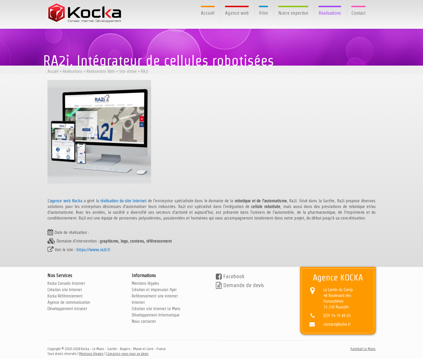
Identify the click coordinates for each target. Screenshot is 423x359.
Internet (138, 302)
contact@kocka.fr (336, 324)
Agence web (237, 13)
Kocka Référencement (65, 296)
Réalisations (330, 13)
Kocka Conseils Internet (66, 283)
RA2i (144, 71)
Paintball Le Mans (363, 349)
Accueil (208, 13)
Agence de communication (68, 302)
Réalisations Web (101, 71)
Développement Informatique (156, 315)
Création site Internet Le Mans (156, 308)
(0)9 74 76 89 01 (337, 315)
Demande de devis (243, 285)
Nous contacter (144, 321)
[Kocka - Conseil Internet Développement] (85, 13)
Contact (358, 13)
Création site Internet (64, 289)
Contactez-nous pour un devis (127, 354)
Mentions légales (145, 283)
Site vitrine (128, 71)
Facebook (233, 276)
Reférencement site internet (155, 296)
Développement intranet (67, 308)
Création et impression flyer (154, 289)
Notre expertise (293, 13)
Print (263, 13)
